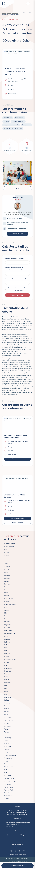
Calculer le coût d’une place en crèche (16, 812)
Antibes (6, 561)
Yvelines (7, 798)
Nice (5, 685)
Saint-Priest (8, 775)
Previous (4, 188)
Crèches (9, 13)
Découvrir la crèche (17, 463)
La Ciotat (7, 627)
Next (30, 188)
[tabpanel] (17, 173)
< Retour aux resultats (10, 19)
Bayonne (7, 575)
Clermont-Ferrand (10, 604)
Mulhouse (7, 674)
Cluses (6, 607)
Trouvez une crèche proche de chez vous (17, 810)
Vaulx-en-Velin (8, 790)
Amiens (6, 552)
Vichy (6, 752)
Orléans (6, 691)
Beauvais (7, 578)
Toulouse (7, 735)
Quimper (7, 703)
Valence (6, 743)
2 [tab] (18, 189)
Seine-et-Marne (9, 778)
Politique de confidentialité (22, 861)
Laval (6, 636)
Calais (6, 593)
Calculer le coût (17, 295)
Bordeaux (7, 584)
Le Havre (7, 639)
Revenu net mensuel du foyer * (15, 279)
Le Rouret (7, 645)
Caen (6, 590)
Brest (6, 587)
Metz (6, 665)
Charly (6, 761)
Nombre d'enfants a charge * (14, 258)
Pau (5, 694)
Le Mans (7, 642)
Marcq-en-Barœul (10, 659)
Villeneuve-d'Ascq (10, 755)
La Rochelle (8, 630)
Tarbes (6, 729)
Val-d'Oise (7, 784)
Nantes (6, 680)
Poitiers (6, 700)
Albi (5, 549)
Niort (5, 688)
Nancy (6, 677)
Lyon (5, 769)
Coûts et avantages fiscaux (12, 824)
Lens (5, 648)
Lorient (6, 656)
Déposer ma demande (17, 865)
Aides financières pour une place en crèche (17, 814)
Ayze (5, 572)
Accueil (4, 13)
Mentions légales (11, 861)
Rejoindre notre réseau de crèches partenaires (17, 835)
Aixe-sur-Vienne (9, 546)
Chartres (7, 601)
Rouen (6, 714)
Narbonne (7, 683)
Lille (5, 651)
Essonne (7, 764)
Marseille (7, 662)
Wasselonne (8, 758)
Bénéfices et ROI (9, 826)
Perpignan (7, 697)
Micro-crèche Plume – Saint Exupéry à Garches (15, 436)
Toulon (6, 732)
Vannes (6, 749)
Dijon (5, 613)
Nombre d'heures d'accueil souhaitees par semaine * (14, 269)
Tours (6, 740)
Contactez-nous (17, 234)
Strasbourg (7, 726)
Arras (6, 564)
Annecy (6, 558)
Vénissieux (7, 793)
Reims (6, 706)
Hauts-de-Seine (9, 767)
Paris (5, 772)
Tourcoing (7, 738)
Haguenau (7, 625)
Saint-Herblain (8, 720)
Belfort (6, 581)
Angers (6, 555)
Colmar (6, 610)
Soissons (7, 723)
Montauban (8, 668)
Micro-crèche (15, 13)
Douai (6, 616)
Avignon (6, 569)
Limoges (7, 654)
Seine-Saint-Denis (10, 781)
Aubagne (7, 566)
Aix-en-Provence (9, 543)
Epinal (6, 619)
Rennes (6, 709)
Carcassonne (8, 598)
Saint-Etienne (8, 717)
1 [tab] (17, 189)
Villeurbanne (8, 796)
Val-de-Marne (8, 787)
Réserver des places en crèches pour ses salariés (17, 822)
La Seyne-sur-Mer (10, 633)
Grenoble (7, 622)
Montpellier (7, 671)
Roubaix (6, 712)
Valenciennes (8, 746)
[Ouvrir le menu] (28, 3)
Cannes (6, 595)
